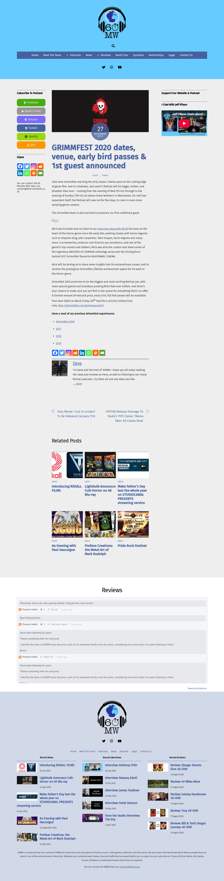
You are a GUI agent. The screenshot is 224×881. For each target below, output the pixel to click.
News (89, 55)
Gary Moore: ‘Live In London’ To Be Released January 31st (76, 414)
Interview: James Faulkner (122, 790)
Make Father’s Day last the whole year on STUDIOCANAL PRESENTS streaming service (132, 494)
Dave (95, 175)
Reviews (105, 55)
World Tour (121, 55)
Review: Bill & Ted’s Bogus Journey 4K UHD (188, 825)
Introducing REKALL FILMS (57, 765)
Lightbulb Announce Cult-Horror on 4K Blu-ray (100, 490)
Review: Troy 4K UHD (184, 810)
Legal (172, 55)
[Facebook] (55, 353)
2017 (58, 328)
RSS (33, 145)
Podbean (33, 102)
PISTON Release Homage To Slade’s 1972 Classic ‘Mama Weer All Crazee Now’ (124, 416)
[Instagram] (69, 353)
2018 (58, 336)
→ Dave (77, 383)
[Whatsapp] (89, 353)
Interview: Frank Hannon (121, 803)
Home (35, 55)
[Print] (95, 353)
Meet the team (52, 55)
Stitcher (33, 119)
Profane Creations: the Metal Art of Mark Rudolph (99, 550)
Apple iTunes (33, 111)
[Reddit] (75, 353)
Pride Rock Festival (132, 546)
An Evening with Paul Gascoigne (64, 548)
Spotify (33, 136)
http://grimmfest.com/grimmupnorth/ (81, 305)
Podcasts (75, 55)
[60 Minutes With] (112, 37)
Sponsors (138, 55)
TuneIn (33, 127)
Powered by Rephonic (197, 688)
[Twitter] (62, 353)
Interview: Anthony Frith (121, 765)
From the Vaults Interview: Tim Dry (122, 817)
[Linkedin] (82, 353)
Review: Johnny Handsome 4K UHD (188, 796)
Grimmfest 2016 (65, 321)
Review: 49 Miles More (185, 781)
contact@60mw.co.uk (129, 867)
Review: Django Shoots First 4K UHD (186, 767)
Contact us (186, 55)
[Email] (102, 353)
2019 (58, 343)
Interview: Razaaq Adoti (121, 778)
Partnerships (156, 55)
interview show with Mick (112, 228)
